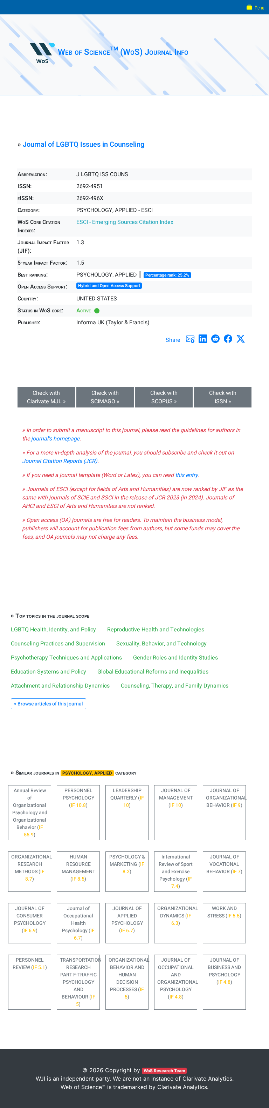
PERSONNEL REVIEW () (30, 963)
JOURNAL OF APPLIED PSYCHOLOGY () (127, 919)
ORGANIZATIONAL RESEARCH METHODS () (31, 868)
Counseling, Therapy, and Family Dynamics (174, 686)
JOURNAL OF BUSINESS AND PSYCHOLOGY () (224, 971)
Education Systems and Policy (48, 672)
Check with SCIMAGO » (105, 397)
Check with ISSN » (222, 397)
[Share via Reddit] (215, 338)
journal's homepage (55, 438)
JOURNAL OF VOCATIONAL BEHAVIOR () (224, 864)
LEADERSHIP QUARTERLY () (127, 798)
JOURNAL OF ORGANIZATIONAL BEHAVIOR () (226, 798)
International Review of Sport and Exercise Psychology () (176, 871)
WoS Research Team (164, 1070)
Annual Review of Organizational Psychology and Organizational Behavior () (29, 812)
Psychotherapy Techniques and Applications (66, 657)
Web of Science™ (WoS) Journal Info (123, 52)
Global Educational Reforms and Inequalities (152, 672)
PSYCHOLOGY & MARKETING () (127, 864)
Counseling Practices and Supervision (58, 643)
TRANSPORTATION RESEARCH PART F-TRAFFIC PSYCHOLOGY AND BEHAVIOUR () (80, 982)
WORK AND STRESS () (224, 912)
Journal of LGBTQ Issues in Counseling (83, 144)
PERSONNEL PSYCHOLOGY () (78, 798)
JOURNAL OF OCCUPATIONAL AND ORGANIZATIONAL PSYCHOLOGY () (177, 978)
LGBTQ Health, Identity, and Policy (53, 629)
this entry (186, 475)
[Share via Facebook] (228, 338)
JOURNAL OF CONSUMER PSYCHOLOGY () (30, 919)
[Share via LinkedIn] (202, 338)
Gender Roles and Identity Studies (175, 657)
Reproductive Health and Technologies (155, 629)
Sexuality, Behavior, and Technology (161, 643)
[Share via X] (240, 338)
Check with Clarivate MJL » (46, 397)
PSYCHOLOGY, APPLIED (87, 773)
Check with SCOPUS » (164, 397)
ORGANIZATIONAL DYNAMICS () (177, 916)
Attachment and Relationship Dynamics (60, 686)
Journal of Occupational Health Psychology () (78, 923)
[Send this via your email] (190, 338)
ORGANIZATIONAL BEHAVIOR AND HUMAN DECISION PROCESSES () (129, 978)
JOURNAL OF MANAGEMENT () (176, 798)
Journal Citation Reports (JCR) (59, 461)
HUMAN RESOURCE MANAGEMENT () (78, 868)
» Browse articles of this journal (48, 704)
